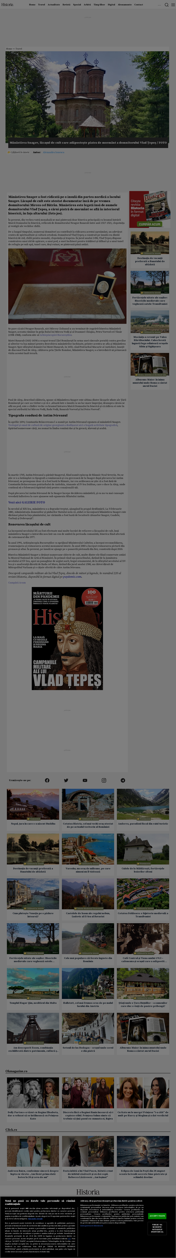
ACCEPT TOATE (157, 1216)
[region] (88, 1227)
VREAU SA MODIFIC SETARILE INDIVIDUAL (157, 1228)
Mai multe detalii (35, 1219)
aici (69, 1238)
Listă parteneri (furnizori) (91, 1226)
